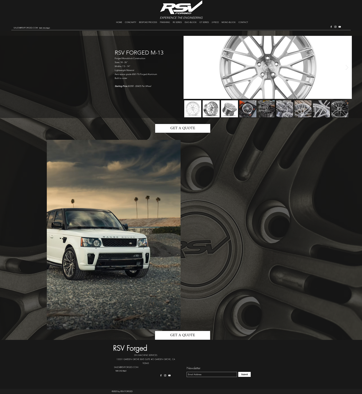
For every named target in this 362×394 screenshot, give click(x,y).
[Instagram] (335, 26)
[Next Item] (347, 67)
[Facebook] (331, 26)
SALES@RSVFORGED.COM (26, 27)
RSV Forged (130, 348)
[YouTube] (339, 26)
